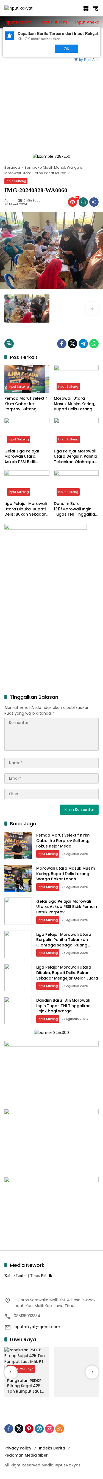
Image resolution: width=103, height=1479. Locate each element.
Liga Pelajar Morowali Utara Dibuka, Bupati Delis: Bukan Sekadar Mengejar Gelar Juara (26, 509)
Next (39, 48)
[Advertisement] (51, 94)
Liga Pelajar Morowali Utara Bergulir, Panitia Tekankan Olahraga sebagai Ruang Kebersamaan (75, 457)
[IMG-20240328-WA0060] (26, 308)
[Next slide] (92, 308)
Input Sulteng (16, 181)
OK (66, 48)
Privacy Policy (17, 1448)
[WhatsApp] (94, 343)
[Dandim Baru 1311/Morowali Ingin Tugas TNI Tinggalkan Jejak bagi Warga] (76, 484)
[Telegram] (83, 343)
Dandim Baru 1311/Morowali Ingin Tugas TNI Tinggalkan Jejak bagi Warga (76, 509)
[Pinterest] (29, 1428)
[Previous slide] (11, 308)
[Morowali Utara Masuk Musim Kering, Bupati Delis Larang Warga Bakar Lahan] (76, 379)
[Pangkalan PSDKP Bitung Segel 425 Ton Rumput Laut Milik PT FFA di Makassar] (26, 1361)
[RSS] (59, 1428)
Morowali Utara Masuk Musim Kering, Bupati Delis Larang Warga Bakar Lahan (74, 404)
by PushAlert (89, 59)
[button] (95, 8)
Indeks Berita (52, 1448)
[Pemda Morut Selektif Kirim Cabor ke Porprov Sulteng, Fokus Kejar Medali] (26, 379)
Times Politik (41, 1276)
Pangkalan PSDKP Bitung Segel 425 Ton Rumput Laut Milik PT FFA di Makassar (24, 1386)
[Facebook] (61, 343)
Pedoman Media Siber (26, 1455)
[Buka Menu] (86, 8)
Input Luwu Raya (21, 1369)
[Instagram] (49, 1428)
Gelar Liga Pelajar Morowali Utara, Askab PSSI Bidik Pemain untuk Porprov (26, 457)
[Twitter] (72, 343)
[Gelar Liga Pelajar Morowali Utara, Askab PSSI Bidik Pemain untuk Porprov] (26, 432)
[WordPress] (39, 1428)
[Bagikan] (94, 202)
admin (9, 200)
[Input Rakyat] (18, 8)
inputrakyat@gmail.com (37, 1326)
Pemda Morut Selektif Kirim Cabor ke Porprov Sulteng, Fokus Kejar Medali (25, 404)
